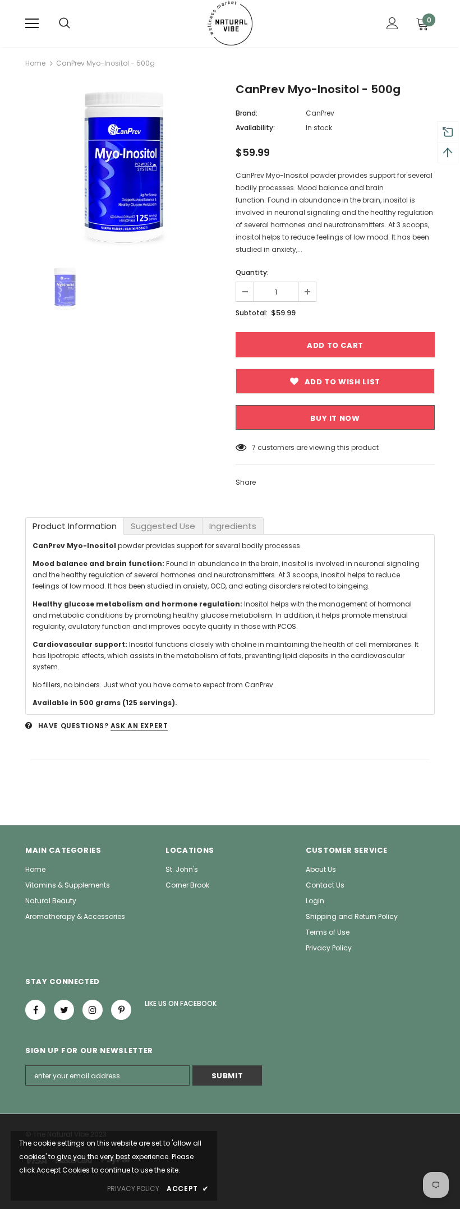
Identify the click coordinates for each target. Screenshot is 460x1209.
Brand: (246, 113)
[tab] (74, 526)
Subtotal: (252, 313)
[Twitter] (64, 1010)
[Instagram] (92, 1010)
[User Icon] (392, 23)
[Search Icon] (64, 23)
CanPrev (320, 113)
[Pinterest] (121, 1010)
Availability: (255, 127)
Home (35, 63)
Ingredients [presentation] (232, 526)
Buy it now (335, 418)
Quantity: (252, 272)
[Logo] (230, 23)
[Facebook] (35, 1010)
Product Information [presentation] (75, 526)
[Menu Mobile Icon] (32, 23)
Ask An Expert (139, 725)
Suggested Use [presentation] (163, 526)
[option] (124, 167)
